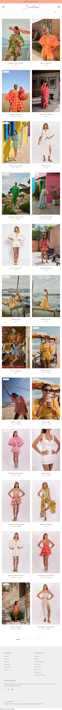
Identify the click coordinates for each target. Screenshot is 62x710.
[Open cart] (59, 7)
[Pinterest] (12, 689)
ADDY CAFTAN (46, 165)
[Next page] (43, 638)
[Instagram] (8, 689)
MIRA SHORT (46, 473)
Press (5, 669)
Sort (55, 12)
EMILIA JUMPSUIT (16, 114)
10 (38, 637)
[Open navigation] (3, 7)
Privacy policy (37, 672)
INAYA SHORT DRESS (16, 165)
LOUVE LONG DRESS (46, 217)
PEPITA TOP (46, 422)
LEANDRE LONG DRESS (15, 217)
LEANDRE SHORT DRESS (16, 575)
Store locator (7, 667)
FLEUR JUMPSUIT (16, 627)
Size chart (36, 656)
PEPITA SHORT (46, 370)
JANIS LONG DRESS (46, 114)
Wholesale (6, 661)
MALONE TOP (16, 319)
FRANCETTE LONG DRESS (46, 627)
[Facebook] (4, 689)
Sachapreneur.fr (18, 704)
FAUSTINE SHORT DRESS (16, 524)
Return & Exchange (39, 661)
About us (6, 656)
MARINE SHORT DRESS (16, 63)
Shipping (36, 659)
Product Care (37, 664)
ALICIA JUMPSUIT (46, 63)
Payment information (39, 675)
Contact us (6, 659)
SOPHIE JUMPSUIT (46, 524)
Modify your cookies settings (7, 709)
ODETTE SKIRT (46, 319)
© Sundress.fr (9, 701)
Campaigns (7, 664)
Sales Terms (37, 667)
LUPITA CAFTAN (16, 422)
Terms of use (37, 669)
